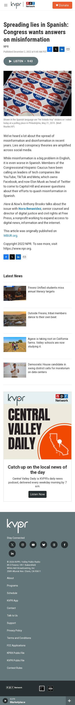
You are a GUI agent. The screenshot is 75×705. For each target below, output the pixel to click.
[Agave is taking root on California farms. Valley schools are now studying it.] (14, 344)
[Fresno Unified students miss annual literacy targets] (14, 293)
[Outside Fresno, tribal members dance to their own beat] (14, 318)
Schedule (12, 593)
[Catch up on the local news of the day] (37, 425)
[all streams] (70, 700)
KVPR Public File (15, 660)
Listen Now (37, 494)
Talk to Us (12, 615)
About (10, 578)
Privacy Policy (14, 630)
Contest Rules (14, 668)
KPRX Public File (15, 653)
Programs (12, 585)
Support (11, 623)
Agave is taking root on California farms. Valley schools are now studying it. (48, 342)
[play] (5, 700)
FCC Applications (16, 645)
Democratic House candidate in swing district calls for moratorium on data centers (49, 368)
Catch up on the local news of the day (37, 469)
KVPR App (12, 600)
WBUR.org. (10, 235)
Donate (64, 5)
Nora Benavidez (29, 208)
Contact (11, 608)
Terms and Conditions (19, 638)
